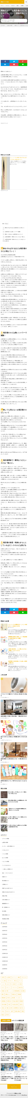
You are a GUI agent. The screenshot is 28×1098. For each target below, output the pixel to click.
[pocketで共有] (14, 64)
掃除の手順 (4, 895)
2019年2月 (4, 945)
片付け (3, 1011)
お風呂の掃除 (5, 842)
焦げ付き (22, 1007)
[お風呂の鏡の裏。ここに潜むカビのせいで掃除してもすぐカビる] (4, 651)
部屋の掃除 (17, 1011)
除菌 (3, 1034)
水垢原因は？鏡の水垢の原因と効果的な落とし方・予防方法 (20, 1058)
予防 (25, 1033)
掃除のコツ (9, 21)
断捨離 (21, 1001)
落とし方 (5, 1033)
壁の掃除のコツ (5, 880)
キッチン (7, 5)
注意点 (3, 1007)
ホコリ (3, 987)
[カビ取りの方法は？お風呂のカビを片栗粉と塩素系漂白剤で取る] (4, 828)
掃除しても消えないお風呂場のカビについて (13, 234)
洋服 (7, 1007)
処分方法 (21, 987)
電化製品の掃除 (5, 918)
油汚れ (21, 1004)
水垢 (9, 1004)
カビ (6, 1053)
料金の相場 (15, 1001)
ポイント (8, 987)
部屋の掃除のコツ (6, 915)
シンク (3, 984)
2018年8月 (4, 968)
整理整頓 (3, 1001)
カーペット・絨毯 (16, 977)
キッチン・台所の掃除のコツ (8, 846)
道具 (4, 1074)
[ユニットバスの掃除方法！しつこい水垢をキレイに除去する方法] (4, 627)
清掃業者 (16, 1007)
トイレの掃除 (5, 853)
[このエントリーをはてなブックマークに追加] (5, 64)
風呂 (18, 1034)
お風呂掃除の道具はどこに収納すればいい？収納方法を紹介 (7, 1078)
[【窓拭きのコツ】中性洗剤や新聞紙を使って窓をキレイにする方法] (4, 811)
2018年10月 (5, 961)
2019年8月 (4, 926)
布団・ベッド (9, 990)
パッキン (22, 1033)
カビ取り (17, 1033)
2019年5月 (4, 938)
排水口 (8, 997)
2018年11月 (5, 957)
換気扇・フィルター (16, 997)
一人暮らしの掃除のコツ (7, 869)
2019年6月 (4, 934)
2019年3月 (4, 942)
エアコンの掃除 (5, 838)
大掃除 (22, 5)
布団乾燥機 (16, 990)
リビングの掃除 (5, 861)
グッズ (20, 980)
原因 (19, 1053)
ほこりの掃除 (5, 857)
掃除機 (19, 994)
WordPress (24, 1095)
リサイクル (14, 987)
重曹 (23, 1011)
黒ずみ (7, 1014)
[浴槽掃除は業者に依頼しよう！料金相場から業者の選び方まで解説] (4, 639)
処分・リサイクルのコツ (7, 873)
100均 (3, 977)
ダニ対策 (13, 984)
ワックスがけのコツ (6, 865)
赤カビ (9, 1033)
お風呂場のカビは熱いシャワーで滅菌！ (12, 231)
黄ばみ (3, 1014)
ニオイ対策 (19, 984)
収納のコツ (4, 876)
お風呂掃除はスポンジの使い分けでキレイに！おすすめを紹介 (20, 1078)
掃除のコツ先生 (17, 1093)
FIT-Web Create (12, 1095)
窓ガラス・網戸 (9, 1011)
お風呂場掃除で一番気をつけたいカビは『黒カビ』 (14, 236)
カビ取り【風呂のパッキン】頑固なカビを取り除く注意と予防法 (20, 1038)
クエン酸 (3, 980)
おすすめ (4, 1073)
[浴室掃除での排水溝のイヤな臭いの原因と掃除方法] (4, 663)
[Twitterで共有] (14, 61)
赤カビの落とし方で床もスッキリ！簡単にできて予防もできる (7, 1038)
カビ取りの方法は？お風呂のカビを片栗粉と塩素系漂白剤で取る (7, 1058)
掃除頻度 (3, 997)
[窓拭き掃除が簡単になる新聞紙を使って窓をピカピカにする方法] (4, 803)
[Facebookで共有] (5, 61)
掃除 (3, 994)
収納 (10, 1073)
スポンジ (21, 1073)
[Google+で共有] (22, 61)
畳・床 (13, 5)
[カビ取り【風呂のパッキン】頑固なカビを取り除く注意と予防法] (4, 819)
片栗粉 (4, 1054)
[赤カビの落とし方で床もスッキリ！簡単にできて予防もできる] (4, 794)
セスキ (7, 984)
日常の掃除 (4, 1004)
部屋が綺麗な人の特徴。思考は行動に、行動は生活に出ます (14, 716)
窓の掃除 (4, 911)
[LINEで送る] (22, 64)
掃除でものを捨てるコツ (7, 740)
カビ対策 (4, 21)
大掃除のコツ (4, 784)
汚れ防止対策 (15, 1004)
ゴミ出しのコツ (5, 850)
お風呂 (3, 1053)
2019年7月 (4, 930)
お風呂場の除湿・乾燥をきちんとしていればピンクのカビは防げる (14, 240)
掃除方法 (14, 994)
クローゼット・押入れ (12, 980)
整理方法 (9, 1001)
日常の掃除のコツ (5, 697)
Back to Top (14, 1087)
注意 (15, 1034)
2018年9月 (4, 964)
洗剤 (13, 21)
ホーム (2, 5)
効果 (16, 1053)
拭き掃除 (23, 990)
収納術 (3, 990)
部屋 (17, 5)
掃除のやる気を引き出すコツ (8, 892)
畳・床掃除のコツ (6, 907)
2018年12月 (5, 953)
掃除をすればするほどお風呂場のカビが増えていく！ (14, 228)
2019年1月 (4, 949)
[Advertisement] (14, 42)
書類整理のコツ (5, 903)
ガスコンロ (24, 977)
